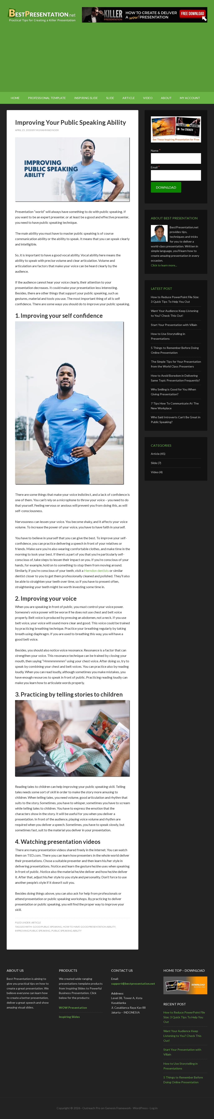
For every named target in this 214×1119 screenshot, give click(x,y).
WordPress (140, 1108)
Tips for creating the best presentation (42, 14)
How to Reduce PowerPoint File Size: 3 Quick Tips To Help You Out (184, 1017)
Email (155, 167)
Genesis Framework (118, 1108)
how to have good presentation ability (89, 926)
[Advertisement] (107, 60)
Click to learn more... (164, 265)
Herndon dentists (96, 570)
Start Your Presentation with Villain (174, 325)
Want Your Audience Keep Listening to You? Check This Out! (182, 1035)
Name (155, 150)
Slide (154, 463)
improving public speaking (32, 930)
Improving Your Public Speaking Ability (70, 122)
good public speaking (47, 926)
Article (36, 922)
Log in (154, 1108)
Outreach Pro (91, 1108)
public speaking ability (66, 930)
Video (155, 472)
